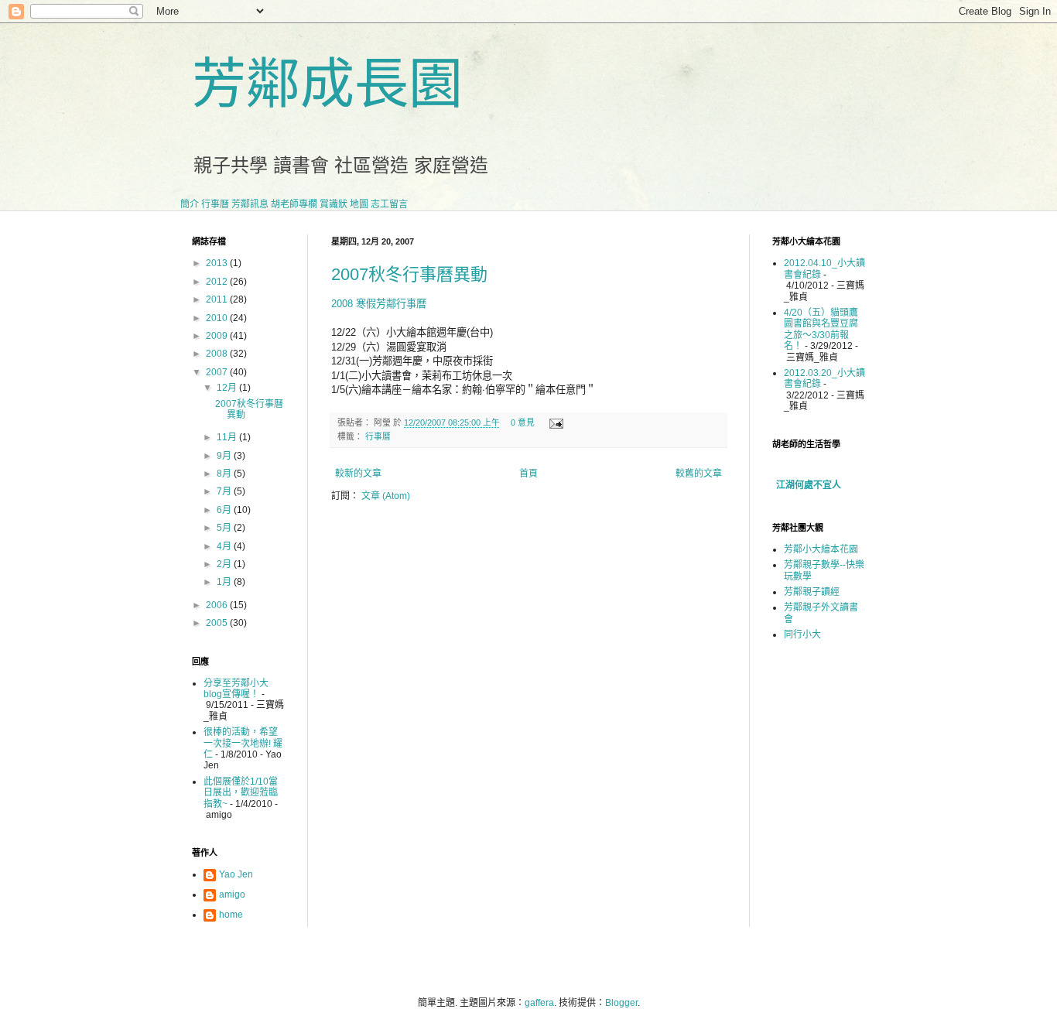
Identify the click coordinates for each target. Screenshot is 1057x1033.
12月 (228, 387)
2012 (218, 281)
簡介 (189, 204)
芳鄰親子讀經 (812, 592)
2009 (218, 335)
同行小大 (802, 634)
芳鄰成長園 (327, 84)
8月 (225, 473)
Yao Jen (236, 874)
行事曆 (215, 204)
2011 (218, 299)
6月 (225, 510)
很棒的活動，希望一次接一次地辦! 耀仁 (243, 743)
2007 (218, 372)
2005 (218, 622)
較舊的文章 (699, 473)
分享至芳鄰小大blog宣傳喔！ (236, 688)
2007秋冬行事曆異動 (409, 274)
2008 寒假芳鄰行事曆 (378, 304)
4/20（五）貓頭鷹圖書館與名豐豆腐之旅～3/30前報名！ (821, 329)
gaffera (539, 1002)
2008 (218, 353)
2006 (218, 605)
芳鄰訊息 (250, 204)
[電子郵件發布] (554, 422)
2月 (225, 564)
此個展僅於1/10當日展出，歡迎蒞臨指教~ (241, 792)
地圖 (359, 204)
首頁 (528, 473)
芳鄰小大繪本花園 (821, 549)
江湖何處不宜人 (808, 485)
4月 (225, 546)
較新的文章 (358, 473)
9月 (225, 455)
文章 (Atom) (385, 496)
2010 (218, 318)
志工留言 (389, 204)
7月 (225, 491)
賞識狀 (333, 204)
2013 (218, 263)
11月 (228, 437)
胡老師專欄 (294, 204)
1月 (225, 581)
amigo (232, 894)
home (231, 914)
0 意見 (523, 422)
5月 (225, 527)
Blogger (621, 1002)
